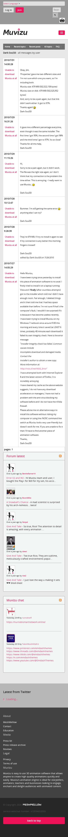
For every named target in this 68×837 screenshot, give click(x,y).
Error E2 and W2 (15, 477)
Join (20, 9)
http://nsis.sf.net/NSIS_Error (33, 368)
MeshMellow (10, 722)
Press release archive (14, 744)
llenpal (25, 522)
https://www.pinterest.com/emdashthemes (29, 648)
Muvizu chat (15, 600)
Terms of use (10, 763)
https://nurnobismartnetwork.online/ (26, 622)
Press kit (7, 740)
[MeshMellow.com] (31, 804)
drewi (24, 551)
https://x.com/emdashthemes (22, 657)
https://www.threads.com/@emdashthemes (29, 651)
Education (8, 730)
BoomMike (26, 498)
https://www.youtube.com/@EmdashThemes (30, 660)
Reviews (7, 749)
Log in (8, 9)
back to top (34, 820)
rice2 (24, 576)
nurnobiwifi (27, 618)
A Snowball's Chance (17, 502)
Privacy (7, 759)
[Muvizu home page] (15, 31)
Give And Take (14, 526)
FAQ (57, 46)
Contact (7, 726)
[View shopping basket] (62, 20)
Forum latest (15, 456)
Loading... (12, 699)
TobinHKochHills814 (30, 644)
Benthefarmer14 (28, 474)
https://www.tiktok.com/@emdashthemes (28, 654)
